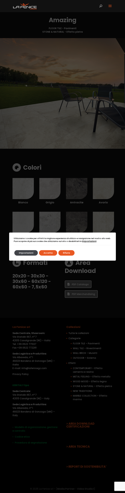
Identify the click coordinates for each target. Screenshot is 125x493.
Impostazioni (26, 252)
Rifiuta (66, 252)
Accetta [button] (48, 252)
